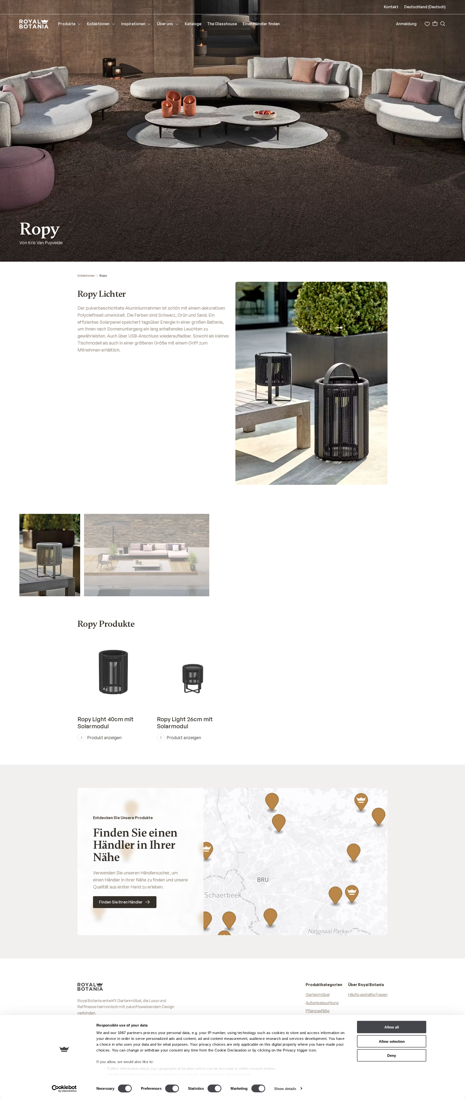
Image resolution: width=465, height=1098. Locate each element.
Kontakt (391, 6)
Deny (391, 1055)
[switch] (172, 1088)
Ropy (103, 275)
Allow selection (392, 1041)
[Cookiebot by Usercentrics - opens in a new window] (64, 1088)
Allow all (391, 1027)
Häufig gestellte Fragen (368, 994)
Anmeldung (406, 23)
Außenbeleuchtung (322, 1002)
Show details (285, 1088)
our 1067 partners (126, 1033)
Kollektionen (86, 275)
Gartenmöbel (318, 994)
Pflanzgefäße (317, 1010)
